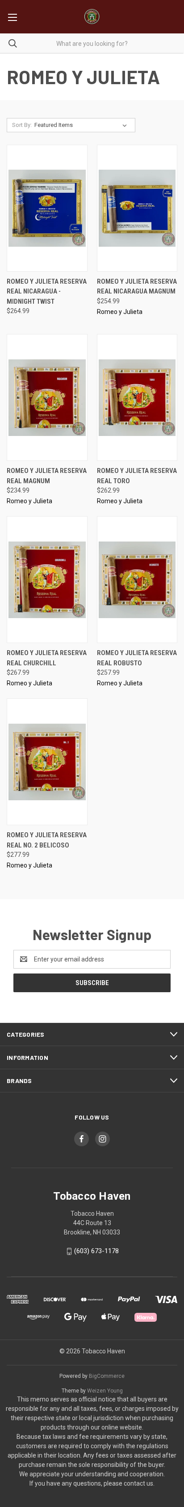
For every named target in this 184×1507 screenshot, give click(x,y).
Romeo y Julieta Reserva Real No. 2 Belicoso (47, 840)
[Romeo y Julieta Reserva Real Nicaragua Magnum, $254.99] (137, 208)
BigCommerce (107, 1376)
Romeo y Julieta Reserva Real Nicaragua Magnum (137, 286)
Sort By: (22, 125)
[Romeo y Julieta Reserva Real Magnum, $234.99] (47, 397)
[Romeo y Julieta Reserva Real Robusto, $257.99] (137, 579)
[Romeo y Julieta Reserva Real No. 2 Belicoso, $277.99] (47, 761)
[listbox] (82, 125)
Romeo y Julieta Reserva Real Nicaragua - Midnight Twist (47, 291)
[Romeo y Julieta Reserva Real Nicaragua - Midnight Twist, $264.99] (47, 208)
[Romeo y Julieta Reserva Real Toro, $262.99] (137, 397)
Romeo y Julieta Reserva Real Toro (137, 476)
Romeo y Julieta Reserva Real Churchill (47, 658)
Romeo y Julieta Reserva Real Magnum (47, 476)
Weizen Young (105, 1391)
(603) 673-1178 (96, 1251)
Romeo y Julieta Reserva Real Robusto (137, 658)
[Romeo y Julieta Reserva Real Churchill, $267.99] (47, 579)
